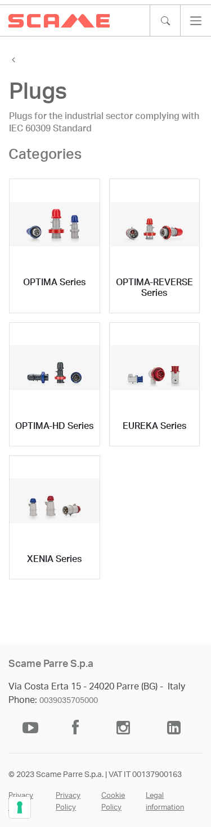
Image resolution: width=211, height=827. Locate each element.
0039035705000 (68, 701)
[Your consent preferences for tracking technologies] (19, 807)
